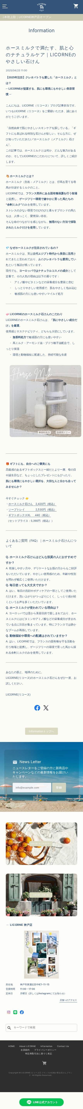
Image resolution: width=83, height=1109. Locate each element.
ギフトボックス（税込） (29, 515)
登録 (59, 787)
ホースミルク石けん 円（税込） (32, 503)
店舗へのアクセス (68, 1000)
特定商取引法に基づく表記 (38, 1053)
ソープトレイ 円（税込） (32, 509)
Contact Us (63, 1046)
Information (47, 1046)
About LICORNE (27, 1046)
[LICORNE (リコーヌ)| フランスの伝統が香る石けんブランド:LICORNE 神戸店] (41, 955)
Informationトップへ (41, 731)
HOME (11, 1046)
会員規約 (25, 1050)
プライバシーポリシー (45, 1050)
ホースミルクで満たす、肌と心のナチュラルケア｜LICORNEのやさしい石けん (41, 54)
